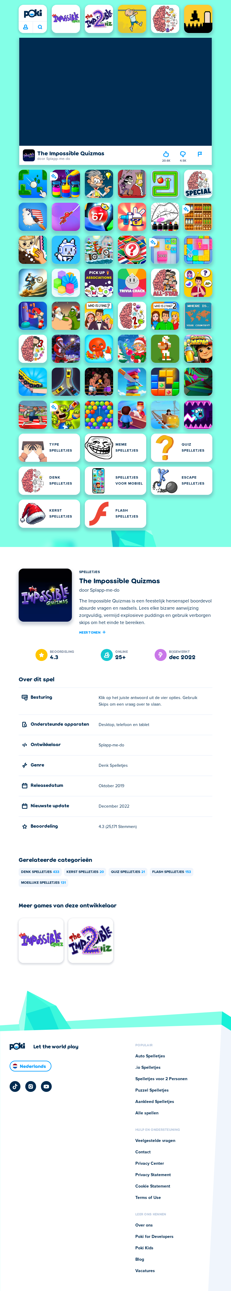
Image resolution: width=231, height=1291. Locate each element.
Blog (139, 1259)
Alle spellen (147, 1113)
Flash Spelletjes (171, 872)
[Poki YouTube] (46, 1086)
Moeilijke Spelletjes (43, 883)
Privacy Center (149, 1163)
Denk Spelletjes (40, 872)
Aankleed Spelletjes (154, 1102)
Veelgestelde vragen (155, 1141)
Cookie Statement (152, 1186)
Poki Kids (144, 1248)
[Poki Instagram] (30, 1086)
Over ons (144, 1225)
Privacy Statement (153, 1175)
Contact (143, 1152)
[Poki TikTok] (15, 1086)
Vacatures (145, 1271)
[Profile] (25, 27)
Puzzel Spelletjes (152, 1090)
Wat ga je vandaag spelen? (40, 27)
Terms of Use (148, 1198)
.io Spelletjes (148, 1067)
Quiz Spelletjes (128, 872)
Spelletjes (89, 572)
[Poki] (33, 13)
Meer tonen (89, 632)
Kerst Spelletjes (85, 872)
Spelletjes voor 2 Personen (161, 1079)
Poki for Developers (154, 1237)
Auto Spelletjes (150, 1056)
